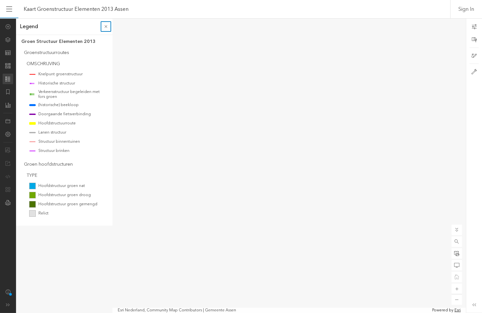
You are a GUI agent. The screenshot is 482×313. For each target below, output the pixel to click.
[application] (241, 165)
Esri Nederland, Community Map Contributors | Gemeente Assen (177, 310)
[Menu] (9, 9)
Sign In (466, 9)
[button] (457, 241)
